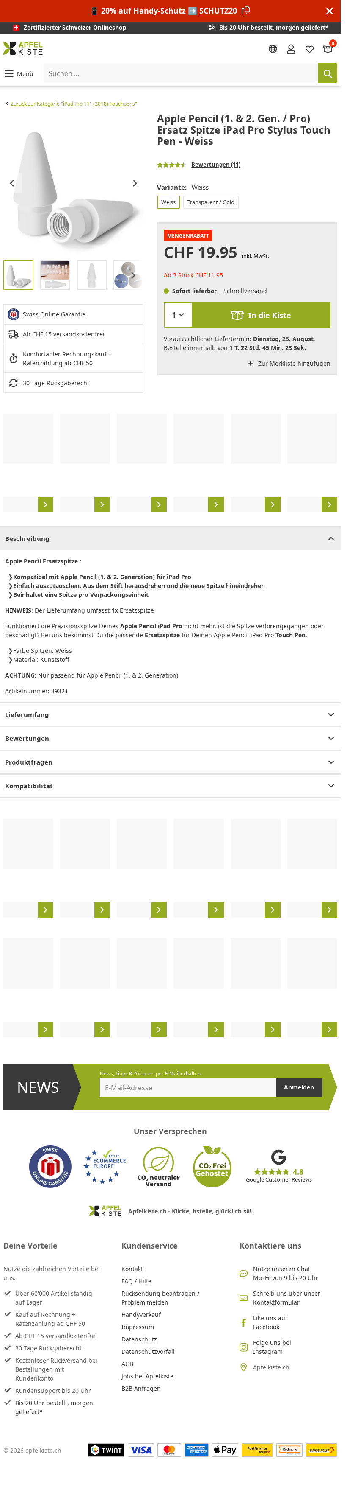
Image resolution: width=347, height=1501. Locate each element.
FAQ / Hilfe (136, 1281)
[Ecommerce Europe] (104, 1166)
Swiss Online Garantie (54, 314)
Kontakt (132, 1269)
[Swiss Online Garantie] (50, 1166)
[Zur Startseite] (23, 48)
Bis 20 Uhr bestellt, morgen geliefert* (54, 1407)
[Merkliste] (310, 48)
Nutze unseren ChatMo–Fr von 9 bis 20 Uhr (285, 1273)
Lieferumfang (27, 714)
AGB (127, 1364)
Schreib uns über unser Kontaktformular (286, 1297)
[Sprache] (273, 49)
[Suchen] (327, 73)
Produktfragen (28, 762)
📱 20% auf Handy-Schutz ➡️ (163, 11)
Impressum (137, 1327)
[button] (18, 73)
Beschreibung (27, 538)
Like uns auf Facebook (270, 1322)
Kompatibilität (29, 785)
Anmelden (299, 1087)
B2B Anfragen (141, 1388)
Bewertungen (27, 738)
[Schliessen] (329, 10)
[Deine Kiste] (328, 48)
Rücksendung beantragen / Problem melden (160, 1297)
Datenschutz (139, 1339)
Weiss (168, 202)
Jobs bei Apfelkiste (147, 1376)
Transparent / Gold (210, 202)
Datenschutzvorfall (148, 1351)
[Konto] (291, 48)
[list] (73, 183)
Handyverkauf (141, 1315)
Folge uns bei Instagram (272, 1347)
